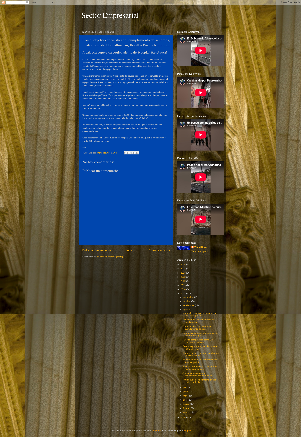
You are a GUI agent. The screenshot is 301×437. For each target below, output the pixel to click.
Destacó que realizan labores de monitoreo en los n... (198, 320)
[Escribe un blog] (128, 152)
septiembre (189, 305)
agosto (186, 309)
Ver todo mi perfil (199, 251)
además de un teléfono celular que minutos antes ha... (199, 367)
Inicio (129, 250)
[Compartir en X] (131, 152)
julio (185, 387)
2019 (183, 285)
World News (200, 247)
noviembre (188, 297)
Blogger (187, 430)
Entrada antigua (159, 250)
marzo (186, 404)
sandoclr (157, 430)
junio (185, 392)
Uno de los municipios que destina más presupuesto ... (199, 314)
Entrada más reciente (96, 250)
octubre (187, 301)
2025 (183, 264)
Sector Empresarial (110, 15)
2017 (183, 293)
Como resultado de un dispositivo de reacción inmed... (200, 354)
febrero (187, 408)
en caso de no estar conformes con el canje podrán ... (200, 361)
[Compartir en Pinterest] (137, 152)
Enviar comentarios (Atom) (109, 257)
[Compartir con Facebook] (134, 152)
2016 (183, 417)
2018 (183, 289)
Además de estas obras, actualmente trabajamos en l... (198, 374)
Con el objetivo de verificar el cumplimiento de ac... (196, 327)
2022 (183, 277)
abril (185, 400)
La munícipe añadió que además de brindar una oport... (200, 334)
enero (186, 412)
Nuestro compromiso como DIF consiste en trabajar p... (198, 341)
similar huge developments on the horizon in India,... (199, 381)
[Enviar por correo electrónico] (125, 152)
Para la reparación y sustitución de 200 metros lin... (199, 347)
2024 (183, 268)
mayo (186, 396)
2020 (183, 281)
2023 (183, 273)
